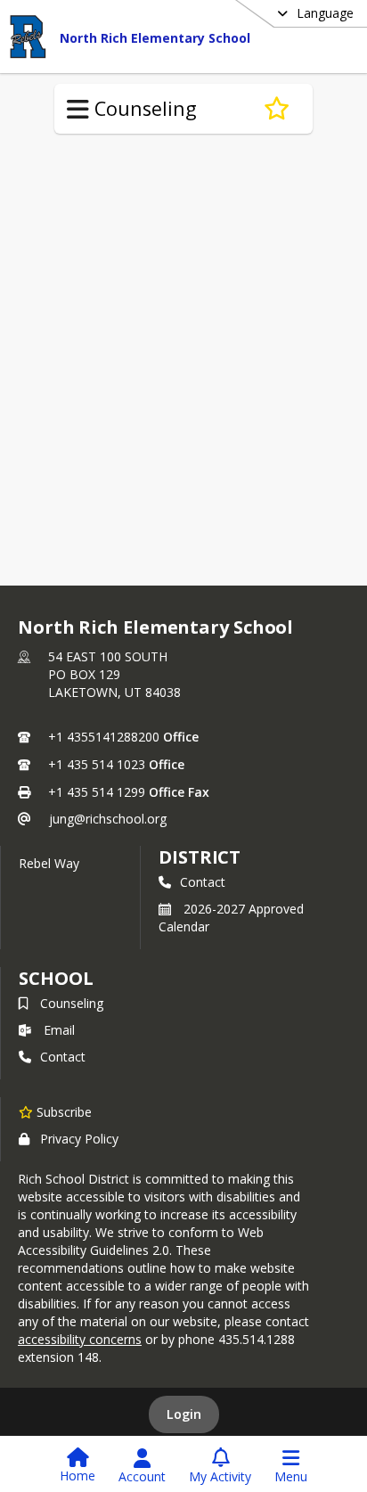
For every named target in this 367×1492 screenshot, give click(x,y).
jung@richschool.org (108, 818)
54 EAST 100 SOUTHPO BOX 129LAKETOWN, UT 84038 (114, 674)
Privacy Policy (79, 1138)
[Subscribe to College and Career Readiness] (276, 109)
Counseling (71, 1003)
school (56, 978)
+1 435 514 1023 (96, 764)
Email (59, 1029)
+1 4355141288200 (103, 736)
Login (184, 1414)
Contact (202, 881)
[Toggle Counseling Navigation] (78, 109)
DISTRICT (200, 857)
